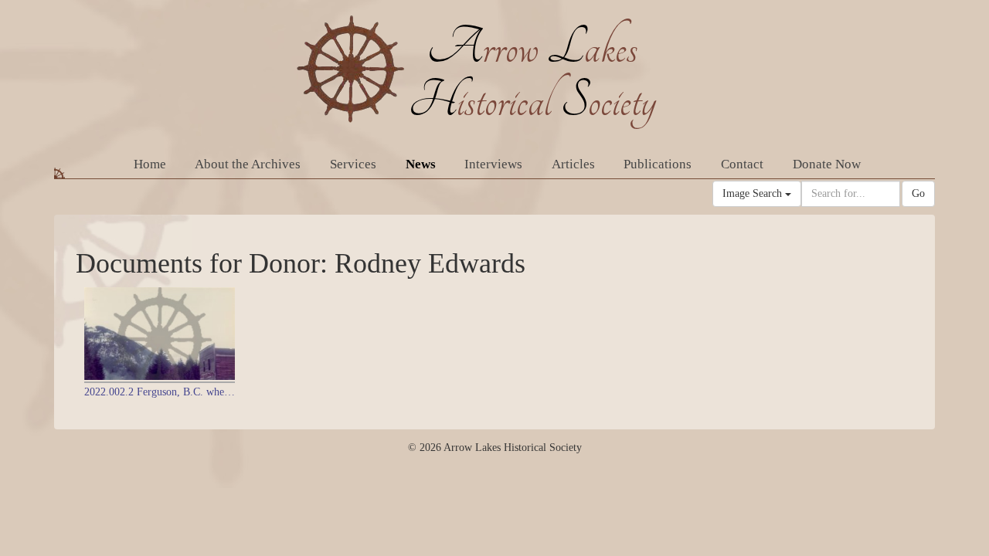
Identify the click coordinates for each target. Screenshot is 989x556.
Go (918, 193)
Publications (658, 164)
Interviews (493, 164)
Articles (573, 164)
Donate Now (827, 164)
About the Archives (248, 164)
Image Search (753, 193)
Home (150, 164)
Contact (742, 164)
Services (353, 164)
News (421, 164)
